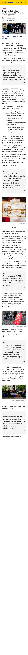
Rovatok (19, 2)
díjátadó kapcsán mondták (9, 331)
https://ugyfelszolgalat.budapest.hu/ (12, 162)
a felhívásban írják (11, 106)
